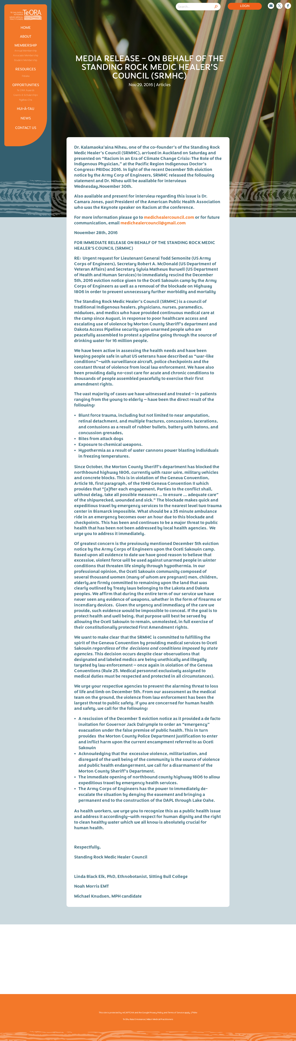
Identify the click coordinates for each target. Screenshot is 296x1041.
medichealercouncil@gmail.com (153, 223)
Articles (163, 84)
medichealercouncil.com (169, 217)
